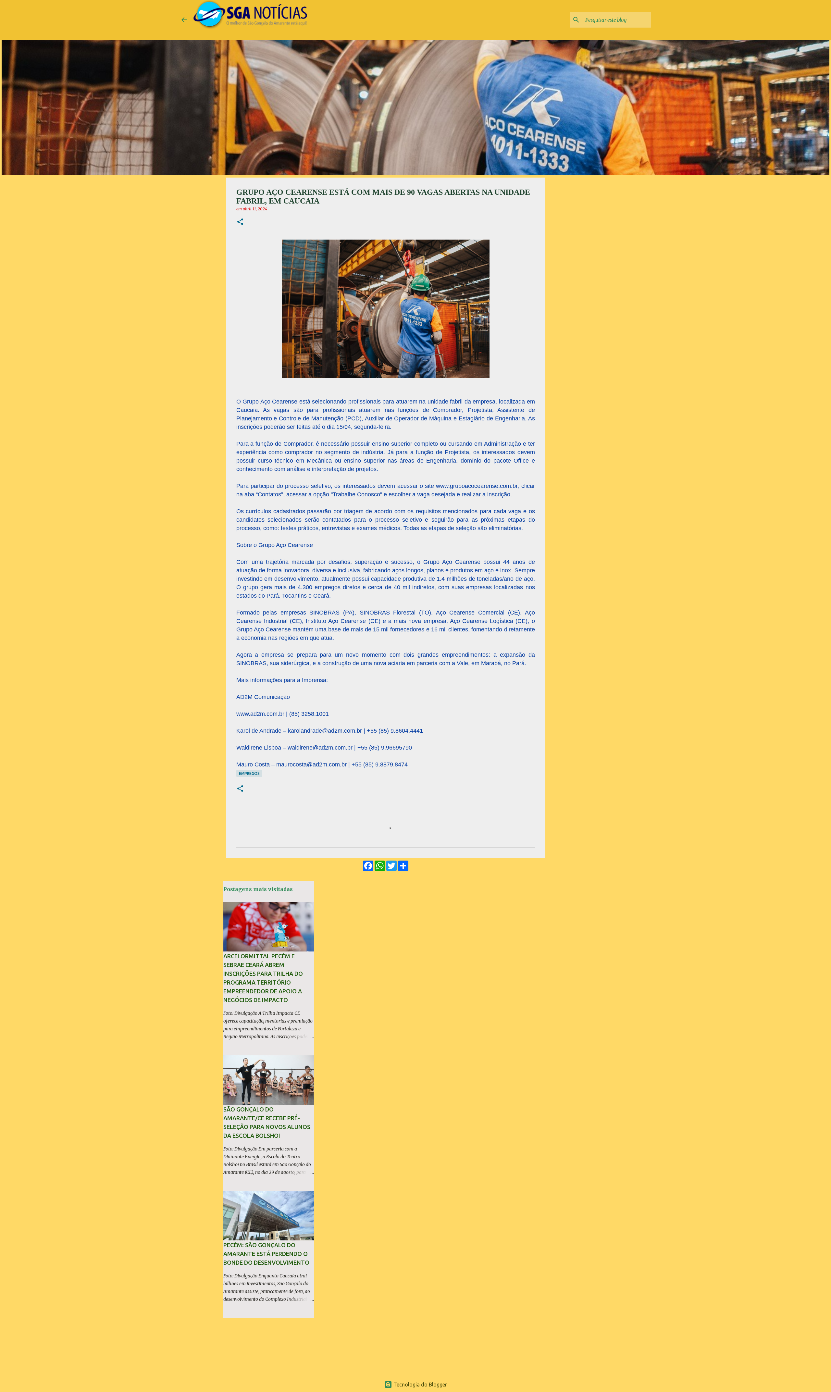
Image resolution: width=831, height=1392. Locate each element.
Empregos (249, 773)
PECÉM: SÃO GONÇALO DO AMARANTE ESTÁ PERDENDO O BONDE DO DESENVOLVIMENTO (266, 1254)
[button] (240, 222)
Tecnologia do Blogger (419, 1384)
